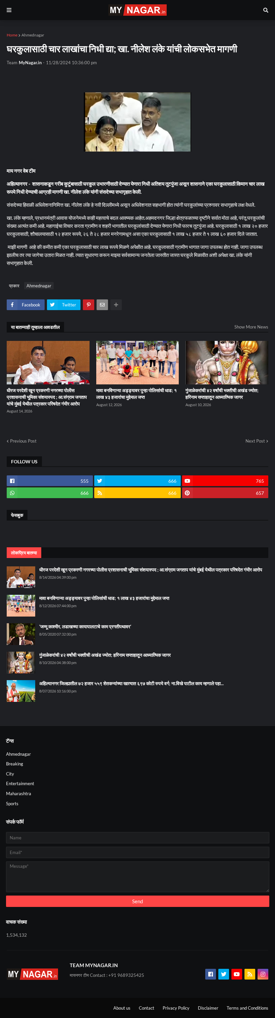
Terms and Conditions (247, 1008)
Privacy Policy (176, 1008)
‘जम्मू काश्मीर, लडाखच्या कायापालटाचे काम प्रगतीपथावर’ (85, 626)
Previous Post (23, 441)
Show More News (251, 327)
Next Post (255, 441)
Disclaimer (208, 1008)
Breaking (14, 763)
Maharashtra (18, 793)
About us (121, 1008)
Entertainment (20, 783)
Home (12, 34)
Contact (146, 1008)
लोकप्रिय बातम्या (24, 552)
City (10, 773)
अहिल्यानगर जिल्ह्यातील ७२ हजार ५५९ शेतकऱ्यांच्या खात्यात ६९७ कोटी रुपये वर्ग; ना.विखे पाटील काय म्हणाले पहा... (131, 683)
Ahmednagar (32, 34)
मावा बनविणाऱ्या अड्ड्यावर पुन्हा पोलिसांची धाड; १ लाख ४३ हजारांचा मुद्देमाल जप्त (136, 393)
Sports (12, 803)
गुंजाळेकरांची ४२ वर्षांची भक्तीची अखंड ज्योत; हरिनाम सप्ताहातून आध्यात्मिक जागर (222, 393)
